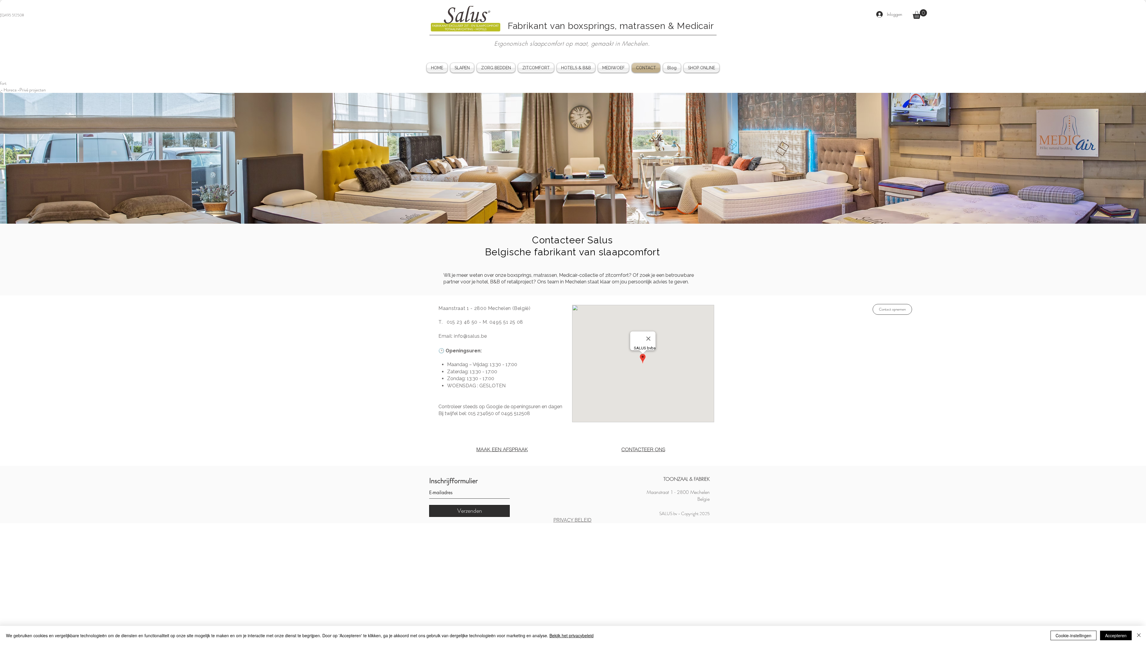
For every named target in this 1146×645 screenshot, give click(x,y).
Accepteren (1116, 635)
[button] (920, 14)
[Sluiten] (1138, 635)
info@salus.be (470, 336)
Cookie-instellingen (1073, 635)
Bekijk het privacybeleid (571, 635)
